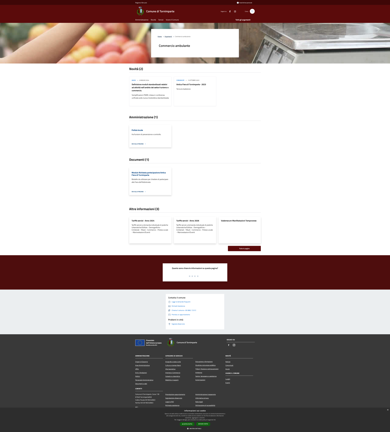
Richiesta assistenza (172, 405)
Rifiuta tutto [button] (203, 424)
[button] (195, 429)
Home (160, 36)
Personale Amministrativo (144, 380)
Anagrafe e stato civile (173, 361)
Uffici (137, 369)
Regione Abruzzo (141, 2)
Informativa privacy (202, 398)
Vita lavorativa (170, 369)
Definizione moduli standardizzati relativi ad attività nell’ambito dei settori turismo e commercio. (150, 87)
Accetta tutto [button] (187, 424)
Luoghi (227, 379)
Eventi (227, 383)
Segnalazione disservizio (173, 398)
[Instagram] (234, 11)
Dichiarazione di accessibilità (205, 405)
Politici (137, 376)
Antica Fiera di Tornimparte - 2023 (191, 84)
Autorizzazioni (200, 380)
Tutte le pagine (244, 248)
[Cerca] (252, 11)
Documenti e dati (141, 383)
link (214, 420)
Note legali (199, 402)
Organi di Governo (141, 361)
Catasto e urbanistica (172, 376)
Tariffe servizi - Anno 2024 (143, 220)
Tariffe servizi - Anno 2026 (187, 220)
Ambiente (198, 372)
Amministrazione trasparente (205, 394)
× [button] (387, 410)
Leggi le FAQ (169, 402)
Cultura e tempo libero (173, 365)
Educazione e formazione (204, 361)
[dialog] (195, 420)
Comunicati (180, 80)
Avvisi (134, 80)
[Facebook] (229, 11)
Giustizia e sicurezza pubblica (205, 365)
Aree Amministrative (142, 365)
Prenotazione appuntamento (175, 394)
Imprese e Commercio (172, 372)
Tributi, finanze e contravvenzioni (206, 369)
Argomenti (168, 36)
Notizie (227, 361)
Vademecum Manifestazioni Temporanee (238, 220)
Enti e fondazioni (141, 372)
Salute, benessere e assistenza (206, 376)
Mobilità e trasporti (172, 380)
